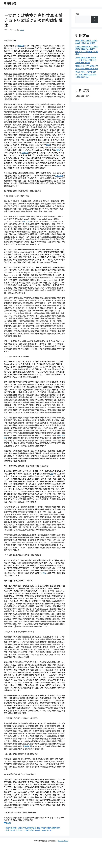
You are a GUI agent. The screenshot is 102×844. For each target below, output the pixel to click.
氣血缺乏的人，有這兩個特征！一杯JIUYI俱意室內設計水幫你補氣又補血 (85, 74)
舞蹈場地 (27, 746)
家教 (58, 150)
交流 (51, 474)
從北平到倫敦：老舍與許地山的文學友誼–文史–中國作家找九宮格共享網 (33, 828)
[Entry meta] (5, 828)
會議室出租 (59, 176)
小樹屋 (43, 573)
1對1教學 (25, 153)
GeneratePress (63, 841)
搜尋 (77, 14)
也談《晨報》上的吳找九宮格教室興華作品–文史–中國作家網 (28, 830)
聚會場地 (21, 46)
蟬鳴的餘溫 (10, 3)
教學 (48, 145)
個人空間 (26, 222)
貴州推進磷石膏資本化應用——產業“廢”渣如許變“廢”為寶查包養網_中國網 (85, 60)
